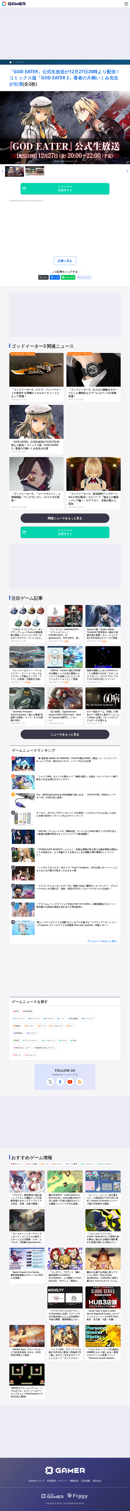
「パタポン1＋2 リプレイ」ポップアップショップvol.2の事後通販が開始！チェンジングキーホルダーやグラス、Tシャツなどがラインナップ (27, 635)
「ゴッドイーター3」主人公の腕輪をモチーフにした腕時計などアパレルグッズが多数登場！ (93, 393)
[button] (2, 171)
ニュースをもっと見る (65, 734)
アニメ (71, 1025)
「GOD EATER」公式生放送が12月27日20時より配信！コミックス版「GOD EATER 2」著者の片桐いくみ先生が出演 (64, 77)
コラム (64, 1040)
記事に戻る (65, 261)
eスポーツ (33, 1033)
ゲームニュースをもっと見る (101, 941)
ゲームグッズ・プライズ (22, 353)
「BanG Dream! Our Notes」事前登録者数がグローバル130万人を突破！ (27, 1275)
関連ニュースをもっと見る (65, 518)
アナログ (49, 1018)
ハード (62, 1018)
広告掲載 (85, 1480)
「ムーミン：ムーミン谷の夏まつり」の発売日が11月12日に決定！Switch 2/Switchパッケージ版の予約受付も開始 (102, 1199)
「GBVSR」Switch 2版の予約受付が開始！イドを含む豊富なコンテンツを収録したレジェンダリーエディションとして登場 (65, 675)
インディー (20, 1018)
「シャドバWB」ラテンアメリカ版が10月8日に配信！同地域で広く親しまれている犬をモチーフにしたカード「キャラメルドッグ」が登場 (65, 1355)
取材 (17, 1040)
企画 (74, 1040)
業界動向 (19, 1033)
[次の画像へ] (65, 127)
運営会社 (97, 1480)
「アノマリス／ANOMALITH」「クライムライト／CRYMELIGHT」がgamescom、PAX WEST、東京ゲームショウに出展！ (65, 635)
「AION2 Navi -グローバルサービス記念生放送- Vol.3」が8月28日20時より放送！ (26, 1352)
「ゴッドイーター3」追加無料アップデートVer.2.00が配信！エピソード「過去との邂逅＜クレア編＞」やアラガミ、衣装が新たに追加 (93, 498)
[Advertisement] (65, 33)
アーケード (35, 1018)
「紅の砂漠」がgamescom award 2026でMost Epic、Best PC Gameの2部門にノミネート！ (65, 716)
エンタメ (30, 1025)
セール (18, 1055)
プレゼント (31, 1055)
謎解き (18, 1025)
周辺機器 (74, 1018)
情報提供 (74, 1480)
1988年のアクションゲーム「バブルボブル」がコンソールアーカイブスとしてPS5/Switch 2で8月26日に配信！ (26, 1392)
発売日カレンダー (22, 1047)
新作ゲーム (17, 1163)
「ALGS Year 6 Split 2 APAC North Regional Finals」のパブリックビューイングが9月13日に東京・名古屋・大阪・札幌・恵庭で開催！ (103, 1316)
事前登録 (28, 1011)
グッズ (43, 1025)
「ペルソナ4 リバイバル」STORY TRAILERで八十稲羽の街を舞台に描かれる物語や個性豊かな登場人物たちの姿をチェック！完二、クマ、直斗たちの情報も (103, 1240)
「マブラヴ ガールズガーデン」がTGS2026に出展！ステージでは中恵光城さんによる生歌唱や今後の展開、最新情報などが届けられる (64, 1316)
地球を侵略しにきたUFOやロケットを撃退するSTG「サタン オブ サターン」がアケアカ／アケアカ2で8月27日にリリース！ (102, 675)
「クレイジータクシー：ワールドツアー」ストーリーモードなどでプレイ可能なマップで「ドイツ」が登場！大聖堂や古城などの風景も (26, 676)
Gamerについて (37, 1480)
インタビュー (49, 1040)
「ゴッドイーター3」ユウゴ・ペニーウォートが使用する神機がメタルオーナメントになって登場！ (36, 393)
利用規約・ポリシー (57, 1480)
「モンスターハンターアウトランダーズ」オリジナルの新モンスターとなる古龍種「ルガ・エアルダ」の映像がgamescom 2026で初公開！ (26, 1239)
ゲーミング (88, 1018)
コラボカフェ (57, 1025)
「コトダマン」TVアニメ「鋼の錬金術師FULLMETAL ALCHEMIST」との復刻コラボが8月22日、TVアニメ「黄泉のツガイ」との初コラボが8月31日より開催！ (65, 1279)
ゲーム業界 (72, 1163)
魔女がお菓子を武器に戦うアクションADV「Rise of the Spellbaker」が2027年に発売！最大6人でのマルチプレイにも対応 (103, 1278)
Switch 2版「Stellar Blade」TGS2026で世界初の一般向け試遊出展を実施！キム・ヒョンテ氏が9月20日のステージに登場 (102, 633)
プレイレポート (31, 1040)
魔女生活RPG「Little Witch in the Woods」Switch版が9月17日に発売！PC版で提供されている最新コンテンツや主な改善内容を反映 (65, 1200)
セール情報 (32, 1163)
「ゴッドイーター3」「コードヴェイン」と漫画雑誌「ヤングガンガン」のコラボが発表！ (36, 497)
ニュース (19, 62)
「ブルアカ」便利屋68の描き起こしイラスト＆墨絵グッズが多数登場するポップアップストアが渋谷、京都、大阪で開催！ (26, 1199)
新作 (17, 1011)
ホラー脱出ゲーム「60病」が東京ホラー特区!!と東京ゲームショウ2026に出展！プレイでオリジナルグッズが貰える (103, 716)
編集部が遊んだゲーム (45, 1047)
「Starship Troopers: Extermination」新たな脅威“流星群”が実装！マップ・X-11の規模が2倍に (27, 716)
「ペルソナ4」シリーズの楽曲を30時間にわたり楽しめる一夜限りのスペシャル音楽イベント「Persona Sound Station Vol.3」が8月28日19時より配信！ (103, 1356)
